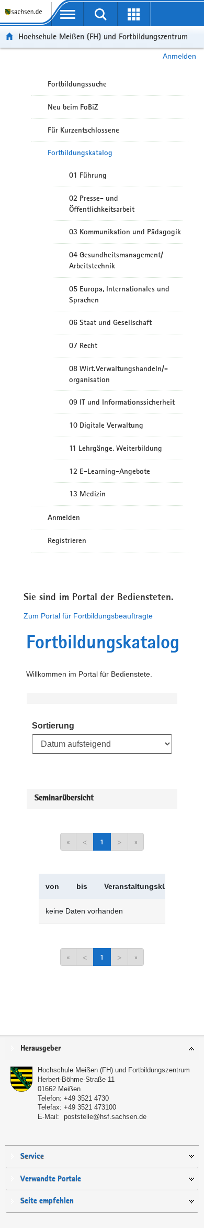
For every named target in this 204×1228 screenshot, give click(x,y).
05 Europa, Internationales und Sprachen (119, 294)
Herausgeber (40, 1048)
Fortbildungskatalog (80, 152)
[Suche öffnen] (100, 14)
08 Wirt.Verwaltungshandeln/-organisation (118, 374)
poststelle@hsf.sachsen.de (105, 1117)
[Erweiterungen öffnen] (133, 14)
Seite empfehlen (47, 1201)
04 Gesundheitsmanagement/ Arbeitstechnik (116, 260)
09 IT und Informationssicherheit (122, 402)
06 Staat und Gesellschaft (110, 322)
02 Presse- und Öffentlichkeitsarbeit (101, 203)
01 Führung (88, 175)
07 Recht (83, 345)
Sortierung (53, 725)
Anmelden (179, 56)
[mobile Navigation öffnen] (67, 14)
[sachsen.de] (25, 16)
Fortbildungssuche (77, 84)
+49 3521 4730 (86, 1098)
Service (32, 1156)
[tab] (102, 1049)
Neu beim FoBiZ (73, 107)
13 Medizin (87, 493)
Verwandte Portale (50, 1179)
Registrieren (67, 540)
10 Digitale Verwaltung (106, 425)
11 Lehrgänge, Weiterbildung (115, 448)
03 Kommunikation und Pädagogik (125, 231)
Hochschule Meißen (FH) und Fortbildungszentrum (103, 36)
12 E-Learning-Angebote (109, 471)
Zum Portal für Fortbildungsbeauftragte (88, 616)
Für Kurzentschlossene (83, 130)
